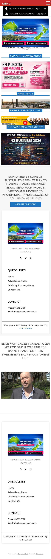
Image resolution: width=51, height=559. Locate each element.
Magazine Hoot (23, 554)
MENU (6, 3)
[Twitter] (25, 258)
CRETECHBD (25, 328)
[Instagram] (31, 258)
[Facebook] (20, 258)
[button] (48, 3)
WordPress (39, 554)
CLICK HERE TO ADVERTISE (25, 204)
